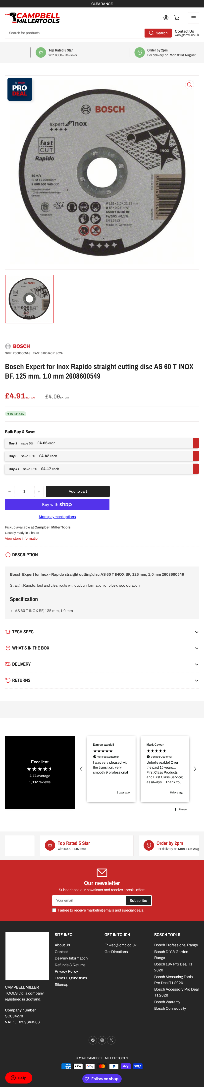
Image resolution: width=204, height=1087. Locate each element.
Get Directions (116, 952)
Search (162, 33)
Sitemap (61, 985)
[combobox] (88, 33)
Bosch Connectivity (170, 1008)
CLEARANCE (102, 4)
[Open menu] (193, 17)
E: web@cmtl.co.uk (120, 945)
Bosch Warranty (167, 1002)
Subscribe (138, 901)
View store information (22, 538)
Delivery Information (71, 958)
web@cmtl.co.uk (187, 35)
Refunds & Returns (70, 965)
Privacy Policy (66, 971)
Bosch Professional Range (176, 945)
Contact (61, 952)
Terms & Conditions (71, 978)
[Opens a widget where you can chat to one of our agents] (18, 1078)
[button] (81, 769)
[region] (138, 769)
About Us (62, 945)
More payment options (57, 517)
